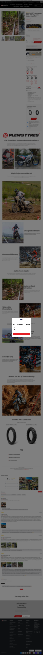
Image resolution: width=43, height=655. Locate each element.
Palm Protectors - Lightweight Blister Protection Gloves (10, 649)
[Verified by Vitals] (8, 650)
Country (14, 329)
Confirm (21, 333)
